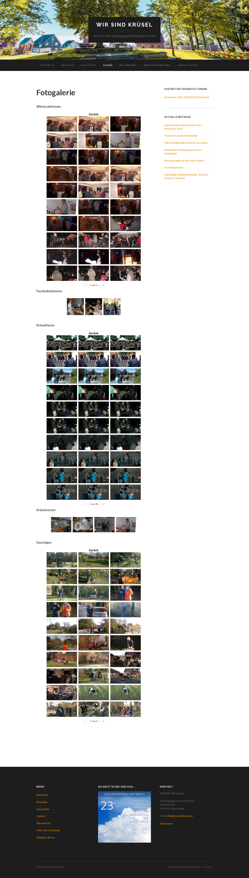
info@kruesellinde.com (179, 815)
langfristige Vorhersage (124, 839)
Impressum (166, 823)
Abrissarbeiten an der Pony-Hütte (184, 160)
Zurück (93, 114)
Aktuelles (67, 65)
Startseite (47, 65)
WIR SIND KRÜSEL (124, 25)
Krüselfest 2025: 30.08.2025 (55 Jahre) (186, 97)
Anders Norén (191, 867)
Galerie (108, 65)
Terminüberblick (174, 167)
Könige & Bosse (188, 65)
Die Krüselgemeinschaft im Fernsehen (186, 142)
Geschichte (88, 65)
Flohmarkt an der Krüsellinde (181, 135)
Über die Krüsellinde (157, 65)
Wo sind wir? (128, 65)
